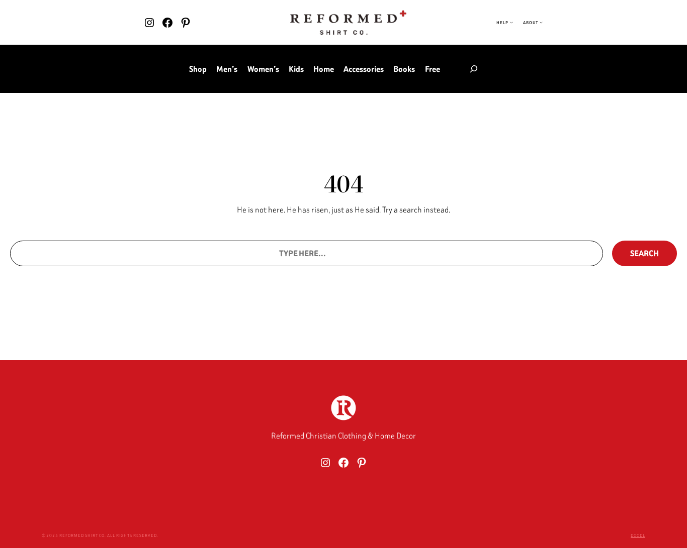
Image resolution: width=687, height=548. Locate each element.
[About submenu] (541, 22)
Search (644, 253)
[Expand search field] (474, 69)
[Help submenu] (511, 22)
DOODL (638, 535)
